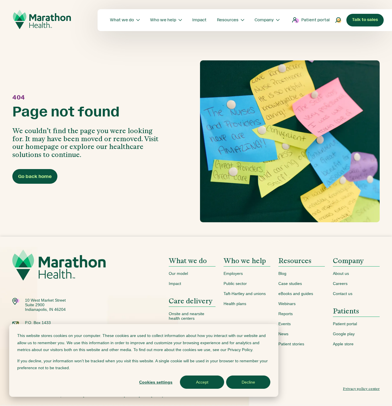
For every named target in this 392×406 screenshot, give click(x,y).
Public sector (235, 283)
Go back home (35, 176)
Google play (344, 334)
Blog (282, 273)
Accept (202, 382)
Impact (175, 283)
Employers (233, 273)
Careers (340, 283)
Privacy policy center (361, 388)
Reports (285, 313)
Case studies (290, 283)
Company (348, 260)
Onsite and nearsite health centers (186, 316)
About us (341, 273)
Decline (248, 382)
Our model (178, 273)
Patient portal (315, 20)
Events (284, 323)
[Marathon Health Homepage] (42, 19)
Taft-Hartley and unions (245, 293)
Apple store (343, 344)
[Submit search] (338, 20)
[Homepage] (59, 274)
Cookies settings (155, 382)
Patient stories (291, 344)
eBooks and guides (295, 293)
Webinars (287, 303)
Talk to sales (365, 19)
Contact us (342, 293)
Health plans (235, 303)
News (283, 334)
